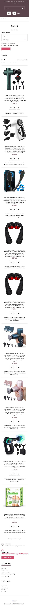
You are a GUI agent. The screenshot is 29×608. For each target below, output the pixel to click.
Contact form (7, 557)
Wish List (3, 590)
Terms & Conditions (6, 572)
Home (12, 30)
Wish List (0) (14, 1)
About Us (3, 568)
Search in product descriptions (10, 45)
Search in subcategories (9, 43)
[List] (4, 60)
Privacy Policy (4, 570)
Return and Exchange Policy (8, 574)
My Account (7, 1)
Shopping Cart (21, 1)
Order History (4, 588)
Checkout (14, 3)
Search (16, 30)
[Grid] (1, 60)
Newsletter (4, 592)
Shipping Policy (5, 576)
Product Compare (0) (22, 59)
